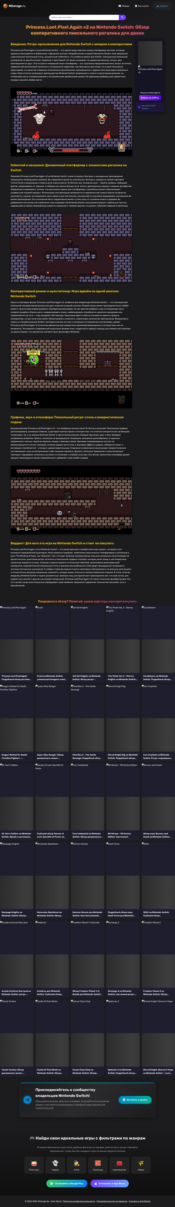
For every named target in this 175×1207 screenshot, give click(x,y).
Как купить (143, 6)
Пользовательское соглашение (112, 1201)
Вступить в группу (137, 1100)
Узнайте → (146, 108)
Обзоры (125, 6)
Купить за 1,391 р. (150, 98)
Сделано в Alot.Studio (139, 1201)
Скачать (164, 6)
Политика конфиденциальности (79, 1201)
